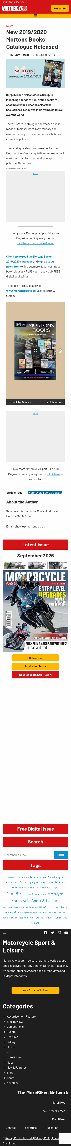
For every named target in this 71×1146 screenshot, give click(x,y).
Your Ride (13, 1083)
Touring (39, 917)
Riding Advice (26, 912)
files (16, 882)
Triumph (58, 917)
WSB (65, 918)
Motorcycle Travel (10, 907)
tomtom (28, 917)
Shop (10, 1072)
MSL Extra (23, 907)
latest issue (29, 887)
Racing (64, 907)
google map (35, 882)
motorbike (41, 893)
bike (33, 877)
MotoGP (30, 894)
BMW (39, 877)
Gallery (11, 1042)
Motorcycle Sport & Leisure (45, 492)
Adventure (23, 877)
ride (16, 912)
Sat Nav (6, 918)
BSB (45, 877)
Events (11, 1031)
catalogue (26, 261)
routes (52, 912)
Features (12, 1037)
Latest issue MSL (43, 887)
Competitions (15, 1026)
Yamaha (35, 922)
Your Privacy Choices (35, 990)
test (21, 917)
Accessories (11, 877)
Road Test (37, 912)
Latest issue (14, 1057)
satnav (61, 912)
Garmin (23, 882)
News (9, 25)
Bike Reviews (15, 1021)
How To (11, 1047)
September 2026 (35, 555)
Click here (53, 474)
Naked (33, 907)
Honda (61, 882)
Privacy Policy (43, 1138)
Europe (9, 882)
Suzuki (14, 917)
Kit (8, 1052)
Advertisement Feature (21, 1016)
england (60, 877)
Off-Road (53, 907)
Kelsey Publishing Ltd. (19, 1138)
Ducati (51, 877)
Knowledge (17, 887)
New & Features (17, 1067)
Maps (10, 1062)
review (9, 912)
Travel (48, 917)
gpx (45, 882)
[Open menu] (35, 16)
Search (60, 854)
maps (55, 887)
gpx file (53, 882)
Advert (35, 173)
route (45, 912)
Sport (10, 1077)
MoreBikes (16, 893)
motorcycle (56, 894)
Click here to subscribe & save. (35, 243)
